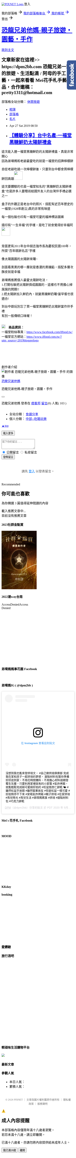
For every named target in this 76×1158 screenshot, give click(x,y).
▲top (5, 425)
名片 (12, 119)
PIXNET (18, 1099)
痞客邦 (36, 403)
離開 (22, 1150)
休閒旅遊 (33, 101)
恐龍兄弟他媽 (11, 381)
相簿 (12, 109)
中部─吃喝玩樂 (36, 419)
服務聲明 (42, 1103)
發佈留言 (8, 457)
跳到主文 (8, 50)
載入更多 (8, 433)
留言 (44, 403)
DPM (8, 807)
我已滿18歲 (9, 1150)
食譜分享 (32, 414)
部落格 (14, 114)
